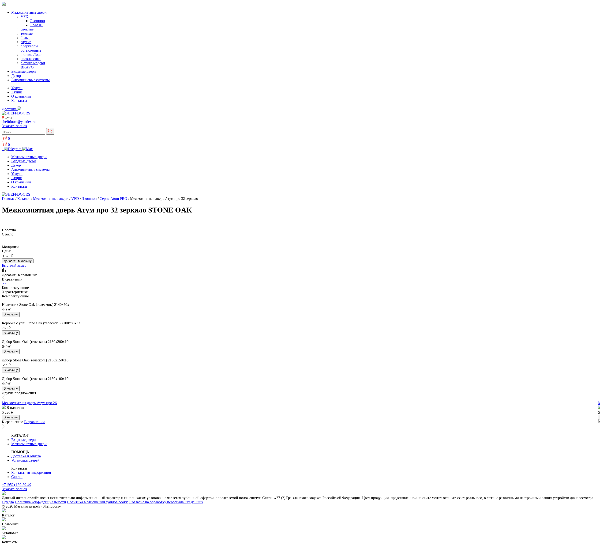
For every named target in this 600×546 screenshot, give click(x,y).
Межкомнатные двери (29, 12)
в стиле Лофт (31, 55)
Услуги (16, 88)
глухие (26, 42)
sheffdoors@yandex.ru (19, 122)
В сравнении (34, 422)
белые (25, 38)
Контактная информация (31, 472)
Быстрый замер (14, 265)
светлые (27, 29)
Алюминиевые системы (30, 80)
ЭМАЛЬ (36, 25)
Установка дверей (25, 460)
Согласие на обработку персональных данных (166, 502)
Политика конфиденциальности (40, 502)
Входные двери (23, 71)
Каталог (23, 199)
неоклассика (31, 59)
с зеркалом (29, 46)
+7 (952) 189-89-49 (16, 485)
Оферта (8, 502)
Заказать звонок (14, 126)
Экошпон (37, 21)
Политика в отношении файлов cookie (97, 502)
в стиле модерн (33, 63)
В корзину (11, 314)
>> (4, 283)
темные (27, 33)
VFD (24, 17)
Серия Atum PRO (113, 199)
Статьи (16, 477)
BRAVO (27, 67)
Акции (16, 92)
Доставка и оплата (26, 456)
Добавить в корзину (18, 261)
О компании (21, 96)
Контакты (19, 100)
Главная (8, 199)
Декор (16, 76)
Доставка (10, 109)
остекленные (31, 50)
